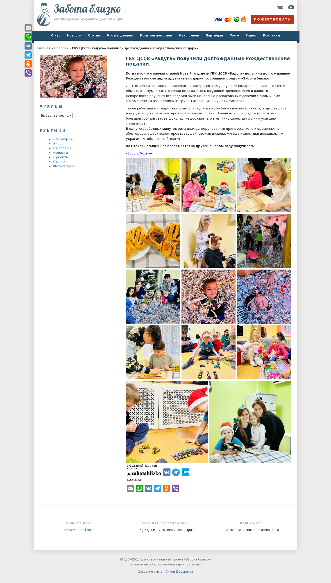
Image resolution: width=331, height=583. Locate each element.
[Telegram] (28, 54)
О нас (55, 35)
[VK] (28, 45)
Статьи (94, 35)
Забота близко (87, 8)
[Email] (28, 27)
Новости (74, 35)
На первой (62, 148)
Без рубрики (63, 139)
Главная (43, 48)
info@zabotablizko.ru (79, 530)
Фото (234, 35)
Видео (251, 35)
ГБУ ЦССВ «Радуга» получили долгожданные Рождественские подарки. (208, 61)
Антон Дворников (179, 571)
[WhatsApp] (28, 36)
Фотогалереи (64, 166)
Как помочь (189, 35)
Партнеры (214, 35)
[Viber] (28, 72)
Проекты (60, 157)
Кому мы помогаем (156, 35)
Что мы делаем (120, 35)
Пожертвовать (272, 19)
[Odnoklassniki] (28, 63)
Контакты (271, 35)
